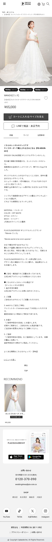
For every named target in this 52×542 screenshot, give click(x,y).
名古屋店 (23, 497)
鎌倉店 (31, 497)
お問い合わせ (36, 532)
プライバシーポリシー (20, 532)
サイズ (26, 135)
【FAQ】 (35, 351)
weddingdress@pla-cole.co (26, 484)
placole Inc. (23, 539)
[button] (26, 84)
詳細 (11, 135)
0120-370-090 (26, 479)
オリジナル (10, 12)
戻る (26, 365)
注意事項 (40, 135)
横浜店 (15, 497)
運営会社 (14, 527)
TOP (3, 12)
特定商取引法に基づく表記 (31, 527)
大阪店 (39, 497)
